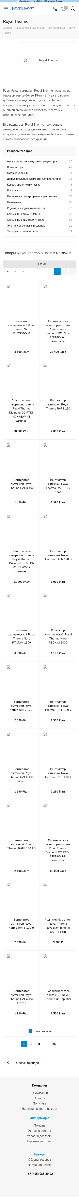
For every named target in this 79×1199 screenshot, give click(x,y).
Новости (39, 1098)
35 (54, 1044)
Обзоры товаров (39, 1159)
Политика (39, 1103)
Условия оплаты (39, 1130)
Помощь (39, 1125)
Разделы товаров (20, 150)
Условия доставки (39, 1136)
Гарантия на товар (39, 1141)
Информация (39, 1118)
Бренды (39, 1154)
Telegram (41, 1186)
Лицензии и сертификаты (39, 1108)
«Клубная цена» (39, 1164)
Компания (39, 1085)
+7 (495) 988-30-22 (40, 1173)
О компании (39, 1093)
